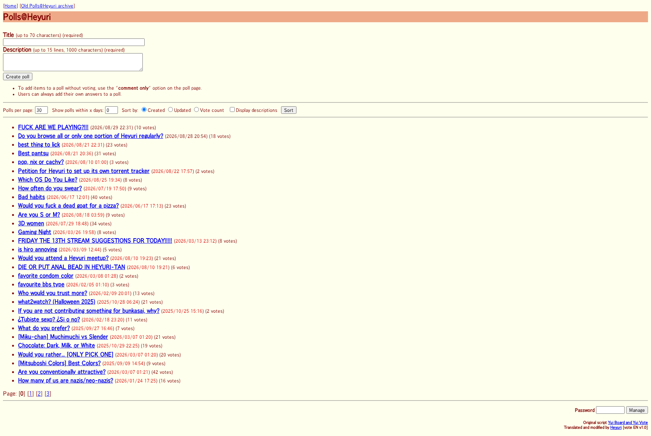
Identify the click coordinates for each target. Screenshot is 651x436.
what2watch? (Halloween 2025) (56, 301)
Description (17, 49)
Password (584, 410)
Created (156, 110)
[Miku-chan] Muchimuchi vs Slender (63, 337)
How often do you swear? (50, 188)
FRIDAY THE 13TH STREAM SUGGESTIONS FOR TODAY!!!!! (95, 240)
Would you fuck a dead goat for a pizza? (68, 205)
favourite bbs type (41, 284)
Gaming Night (34, 232)
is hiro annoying (37, 249)
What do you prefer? (44, 328)
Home (11, 5)
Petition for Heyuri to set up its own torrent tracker (84, 171)
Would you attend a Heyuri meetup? (63, 258)
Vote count (212, 110)
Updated (182, 110)
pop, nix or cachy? (41, 162)
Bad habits (31, 197)
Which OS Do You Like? (47, 179)
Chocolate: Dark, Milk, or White (56, 345)
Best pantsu (33, 153)
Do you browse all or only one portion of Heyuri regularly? (90, 136)
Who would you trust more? (52, 293)
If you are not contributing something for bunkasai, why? (88, 310)
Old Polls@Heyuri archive (47, 5)
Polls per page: (19, 110)
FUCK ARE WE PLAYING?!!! (53, 127)
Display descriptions (256, 110)
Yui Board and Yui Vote (628, 422)
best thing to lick (39, 144)
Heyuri (616, 427)
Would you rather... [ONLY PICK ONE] (65, 354)
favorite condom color (45, 275)
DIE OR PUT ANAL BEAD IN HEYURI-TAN (71, 267)
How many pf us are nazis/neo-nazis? (65, 380)
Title (8, 35)
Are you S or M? (39, 214)
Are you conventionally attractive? (61, 372)
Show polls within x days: (78, 110)
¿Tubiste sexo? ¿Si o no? (49, 319)
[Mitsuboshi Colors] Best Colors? (59, 363)
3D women (31, 223)
